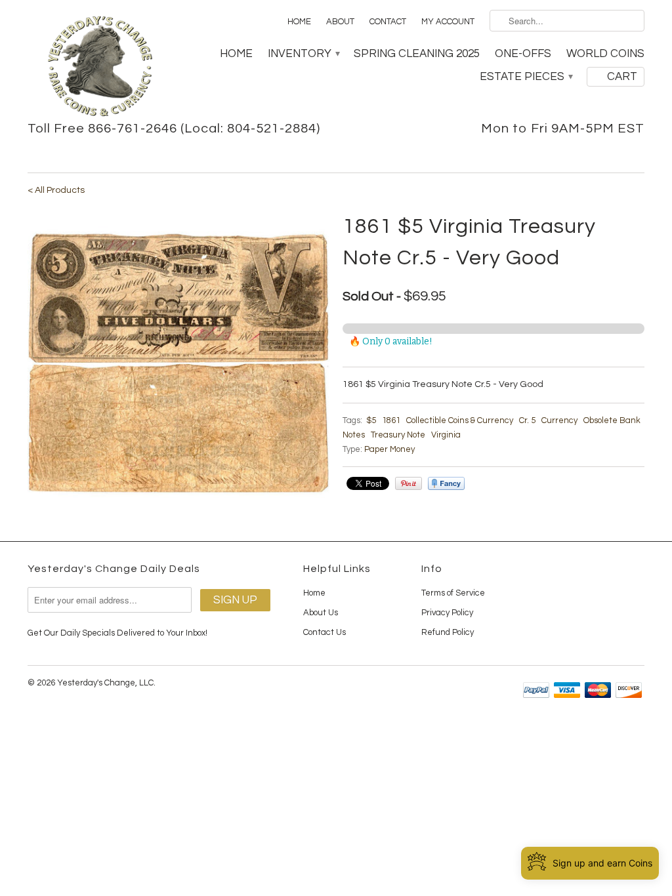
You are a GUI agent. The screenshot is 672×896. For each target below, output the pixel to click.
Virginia (446, 434)
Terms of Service (453, 593)
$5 (371, 420)
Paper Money (389, 449)
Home (299, 21)
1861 (391, 420)
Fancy (446, 483)
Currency (559, 420)
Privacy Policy (447, 612)
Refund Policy (447, 632)
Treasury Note (398, 434)
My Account (447, 21)
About (340, 21)
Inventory (303, 54)
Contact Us (324, 632)
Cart (622, 77)
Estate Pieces (526, 77)
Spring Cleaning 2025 (417, 54)
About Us (320, 612)
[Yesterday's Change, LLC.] (100, 67)
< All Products (56, 190)
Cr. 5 (527, 420)
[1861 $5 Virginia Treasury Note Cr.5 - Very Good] (178, 362)
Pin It (408, 483)
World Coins (605, 54)
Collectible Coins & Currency (459, 420)
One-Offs (523, 54)
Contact (387, 21)
